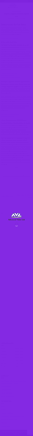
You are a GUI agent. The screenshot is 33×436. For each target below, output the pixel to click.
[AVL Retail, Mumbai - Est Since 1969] (16, 216)
